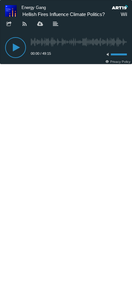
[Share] (9, 24)
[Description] (55, 24)
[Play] (15, 47)
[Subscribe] (24, 24)
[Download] (40, 24)
